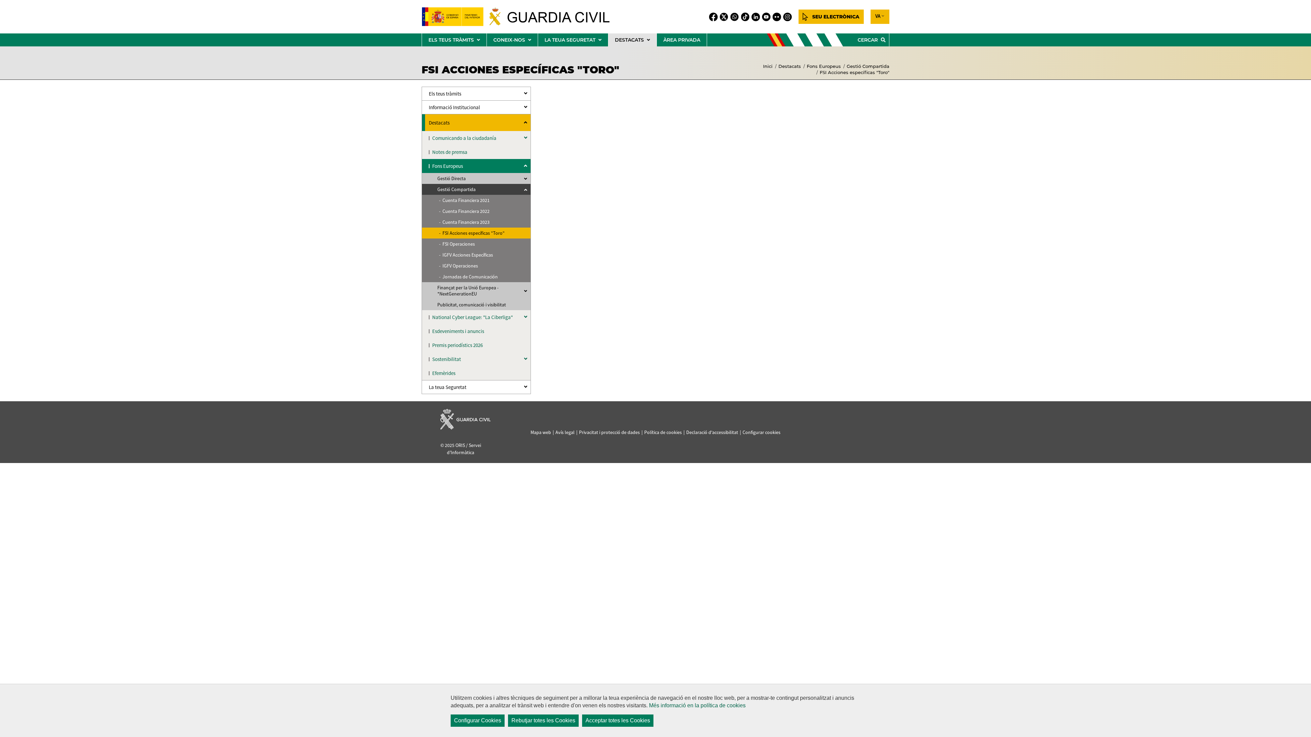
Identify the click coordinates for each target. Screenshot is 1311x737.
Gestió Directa (451, 178)
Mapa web (541, 432)
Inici (768, 66)
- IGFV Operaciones (458, 266)
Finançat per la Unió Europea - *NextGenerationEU (467, 291)
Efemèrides (443, 373)
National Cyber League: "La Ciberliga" (472, 317)
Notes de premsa (449, 152)
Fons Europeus (824, 66)
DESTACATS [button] (636, 41)
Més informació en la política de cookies (697, 705)
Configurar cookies (761, 432)
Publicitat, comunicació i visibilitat (471, 305)
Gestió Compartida (868, 66)
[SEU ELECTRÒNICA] (831, 17)
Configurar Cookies (477, 720)
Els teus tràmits (445, 93)
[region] (655, 710)
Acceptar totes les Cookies (618, 720)
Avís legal (565, 432)
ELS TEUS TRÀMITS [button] (457, 41)
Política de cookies (663, 432)
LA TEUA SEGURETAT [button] (576, 41)
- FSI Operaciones (457, 244)
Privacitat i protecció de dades (609, 432)
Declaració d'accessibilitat (712, 432)
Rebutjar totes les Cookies (543, 720)
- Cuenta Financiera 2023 (464, 222)
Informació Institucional (454, 107)
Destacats (789, 66)
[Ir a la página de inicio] (521, 16)
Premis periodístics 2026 (457, 345)
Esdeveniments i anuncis (458, 331)
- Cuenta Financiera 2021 (464, 200)
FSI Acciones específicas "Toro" (854, 72)
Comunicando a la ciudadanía (464, 138)
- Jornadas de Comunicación (468, 277)
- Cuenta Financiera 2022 (464, 211)
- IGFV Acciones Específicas (466, 255)
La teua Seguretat (447, 387)
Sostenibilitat (446, 359)
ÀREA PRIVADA (681, 40)
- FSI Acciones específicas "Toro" (472, 233)
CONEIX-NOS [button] (515, 41)
